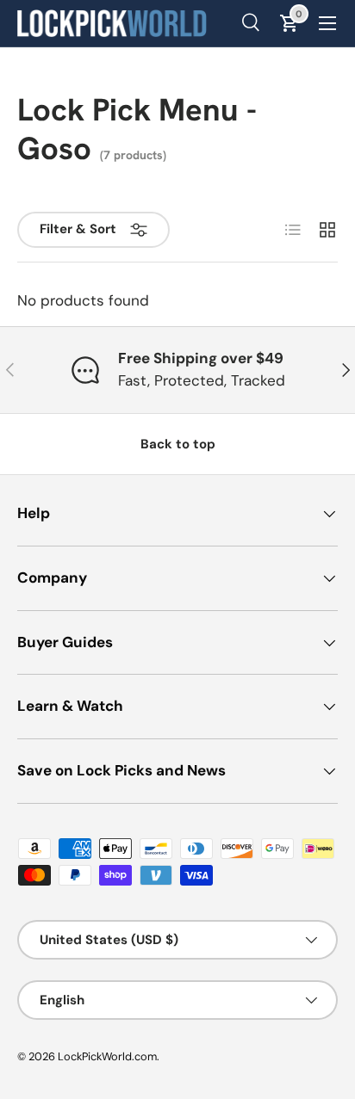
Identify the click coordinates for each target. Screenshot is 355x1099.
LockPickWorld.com (107, 1056)
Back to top (177, 444)
